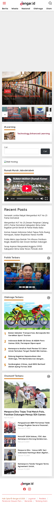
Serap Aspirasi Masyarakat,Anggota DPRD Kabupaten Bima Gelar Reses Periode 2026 (23, 247)
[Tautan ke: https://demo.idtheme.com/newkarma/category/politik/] (48, 258)
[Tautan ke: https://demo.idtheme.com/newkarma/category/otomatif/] (48, 376)
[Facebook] (24, 489)
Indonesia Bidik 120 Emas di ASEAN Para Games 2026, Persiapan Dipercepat (26, 341)
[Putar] (7, 198)
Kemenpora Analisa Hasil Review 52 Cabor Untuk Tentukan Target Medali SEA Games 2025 (27, 349)
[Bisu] (41, 198)
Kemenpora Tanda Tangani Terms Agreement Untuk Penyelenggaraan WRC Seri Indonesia (33, 465)
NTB (8, 91)
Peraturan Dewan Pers (11, 501)
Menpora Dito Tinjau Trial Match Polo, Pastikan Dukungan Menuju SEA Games (24, 413)
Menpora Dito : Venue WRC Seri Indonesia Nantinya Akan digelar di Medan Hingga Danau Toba (33, 451)
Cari (6, 147)
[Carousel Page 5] (33, 287)
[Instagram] (29, 489)
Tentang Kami (41, 501)
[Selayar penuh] (46, 198)
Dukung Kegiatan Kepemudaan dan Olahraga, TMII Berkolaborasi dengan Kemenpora (25, 357)
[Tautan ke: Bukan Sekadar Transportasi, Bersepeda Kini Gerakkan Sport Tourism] (27, 316)
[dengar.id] (27, 3)
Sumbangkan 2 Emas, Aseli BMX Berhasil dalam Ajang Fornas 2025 (26, 365)
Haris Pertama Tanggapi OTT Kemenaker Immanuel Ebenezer (23, 279)
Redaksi (42, 498)
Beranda (28, 501)
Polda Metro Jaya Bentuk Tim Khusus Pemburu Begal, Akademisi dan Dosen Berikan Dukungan (39, 117)
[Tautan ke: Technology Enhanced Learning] (9, 135)
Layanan (32, 498)
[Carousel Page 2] (23, 287)
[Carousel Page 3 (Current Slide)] (27, 287)
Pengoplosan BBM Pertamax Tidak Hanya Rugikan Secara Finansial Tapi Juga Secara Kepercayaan (34, 424)
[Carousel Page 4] (30, 287)
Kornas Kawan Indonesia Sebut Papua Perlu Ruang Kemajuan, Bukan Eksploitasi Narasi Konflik (14, 117)
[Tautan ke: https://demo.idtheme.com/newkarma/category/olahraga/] (48, 297)
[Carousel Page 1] (20, 287)
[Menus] (4, 3)
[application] (27, 188)
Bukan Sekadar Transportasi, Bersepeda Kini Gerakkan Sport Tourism (29, 334)
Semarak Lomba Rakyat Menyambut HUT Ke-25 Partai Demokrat (25, 216)
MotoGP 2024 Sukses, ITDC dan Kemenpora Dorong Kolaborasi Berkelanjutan (32, 437)
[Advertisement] (27, 41)
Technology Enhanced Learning (22, 96)
